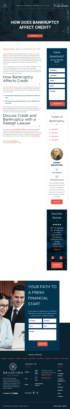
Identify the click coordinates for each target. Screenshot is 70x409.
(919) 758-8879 (36, 136)
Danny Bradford (13, 141)
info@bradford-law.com (57, 180)
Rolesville (56, 358)
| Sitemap (63, 406)
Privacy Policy (57, 406)
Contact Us (34, 35)
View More (57, 201)
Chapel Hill (11, 358)
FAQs (41, 5)
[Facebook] (33, 392)
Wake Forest (65, 358)
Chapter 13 (54, 140)
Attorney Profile (28, 5)
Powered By (7, 393)
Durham (18, 358)
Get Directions (46, 377)
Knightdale (31, 358)
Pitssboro (48, 358)
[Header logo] (5, 5)
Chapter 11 (54, 133)
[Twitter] (37, 392)
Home (59, 370)
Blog (44, 5)
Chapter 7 (54, 129)
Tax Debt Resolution (36, 5)
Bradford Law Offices (20, 129)
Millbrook (40, 358)
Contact (47, 5)
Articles (60, 387)
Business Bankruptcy (20, 5)
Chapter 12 (54, 136)
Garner (24, 358)
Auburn (3, 358)
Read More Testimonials (57, 265)
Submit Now (57, 103)
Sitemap (60, 390)
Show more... (58, 246)
